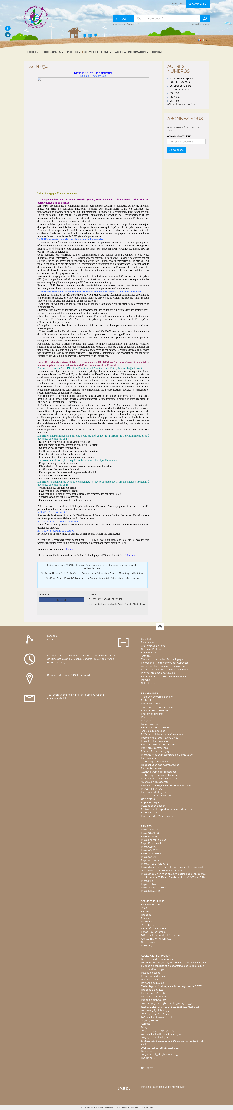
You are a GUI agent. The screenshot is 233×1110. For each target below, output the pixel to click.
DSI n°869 (175, 93)
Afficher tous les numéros (181, 104)
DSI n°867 (175, 100)
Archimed (99, 1107)
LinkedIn (51, 639)
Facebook (52, 636)
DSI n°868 (175, 97)
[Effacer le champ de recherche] (198, 18)
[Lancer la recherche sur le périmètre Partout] (205, 18)
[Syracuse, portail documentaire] (36, 16)
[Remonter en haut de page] (160, 626)
